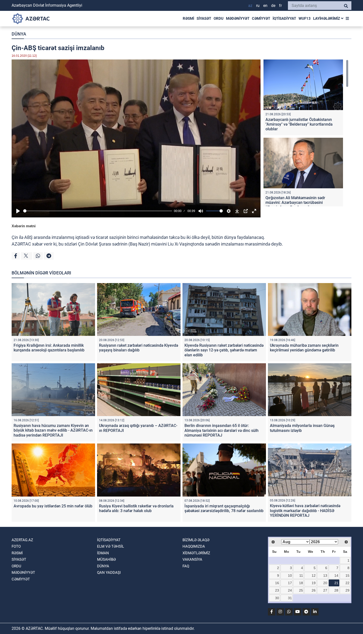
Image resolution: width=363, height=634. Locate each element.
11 (301, 575)
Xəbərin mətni (24, 226)
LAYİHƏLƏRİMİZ (327, 18)
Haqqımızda (193, 546)
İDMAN (103, 553)
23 (277, 590)
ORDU (218, 18)
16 (277, 583)
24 (290, 590)
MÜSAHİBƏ (106, 559)
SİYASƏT (204, 18)
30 (277, 598)
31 (290, 598)
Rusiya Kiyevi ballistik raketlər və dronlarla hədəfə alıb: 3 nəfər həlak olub (136, 508)
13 (325, 575)
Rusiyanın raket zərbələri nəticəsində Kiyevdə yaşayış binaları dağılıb (138, 347)
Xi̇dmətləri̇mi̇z (196, 553)
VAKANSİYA (192, 559)
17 (290, 583)
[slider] (97, 211)
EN (265, 5)
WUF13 (305, 18)
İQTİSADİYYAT (284, 18)
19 (314, 583)
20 (325, 583)
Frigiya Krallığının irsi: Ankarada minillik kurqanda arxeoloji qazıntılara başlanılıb (49, 347)
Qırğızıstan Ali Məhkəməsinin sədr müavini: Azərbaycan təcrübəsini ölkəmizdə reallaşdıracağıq (295, 202)
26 (314, 590)
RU (258, 5)
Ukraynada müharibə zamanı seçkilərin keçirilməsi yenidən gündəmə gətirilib (304, 347)
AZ (250, 5)
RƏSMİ (188, 18)
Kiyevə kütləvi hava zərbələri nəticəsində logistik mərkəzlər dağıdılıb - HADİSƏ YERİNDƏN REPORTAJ (305, 510)
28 (336, 590)
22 (347, 583)
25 (301, 590)
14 (336, 575)
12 (314, 575)
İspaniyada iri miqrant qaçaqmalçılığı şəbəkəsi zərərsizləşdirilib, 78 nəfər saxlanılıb (223, 508)
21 (336, 583)
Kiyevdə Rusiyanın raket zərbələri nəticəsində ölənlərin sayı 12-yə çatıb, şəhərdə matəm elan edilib (223, 350)
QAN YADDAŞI (109, 572)
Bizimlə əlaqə (195, 540)
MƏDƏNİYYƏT (237, 18)
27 (325, 590)
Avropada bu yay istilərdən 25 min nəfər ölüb (53, 506)
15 (347, 575)
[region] (305, 132)
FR (280, 5)
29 (347, 590)
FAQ (185, 566)
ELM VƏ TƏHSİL (110, 546)
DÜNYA (19, 34)
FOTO (16, 546)
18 (301, 583)
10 (290, 575)
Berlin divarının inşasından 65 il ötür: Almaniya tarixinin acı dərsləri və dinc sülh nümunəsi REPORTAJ (221, 430)
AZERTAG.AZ (22, 540)
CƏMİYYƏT (261, 18)
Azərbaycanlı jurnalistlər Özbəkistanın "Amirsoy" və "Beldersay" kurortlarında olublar (299, 124)
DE (273, 5)
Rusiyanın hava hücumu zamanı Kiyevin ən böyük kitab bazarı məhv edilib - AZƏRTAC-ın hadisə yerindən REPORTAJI (53, 430)
